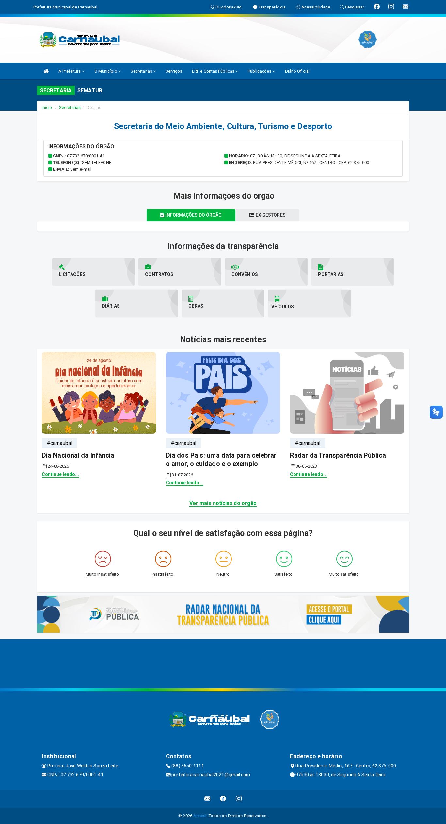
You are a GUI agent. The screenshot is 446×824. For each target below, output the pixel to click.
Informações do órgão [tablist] (193, 215)
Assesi (200, 815)
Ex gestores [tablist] (270, 215)
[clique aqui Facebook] (223, 798)
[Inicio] (46, 71)
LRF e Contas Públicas (213, 71)
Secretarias (142, 71)
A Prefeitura (70, 71)
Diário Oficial (297, 71)
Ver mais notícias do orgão (223, 503)
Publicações (260, 71)
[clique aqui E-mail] (207, 798)
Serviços (174, 71)
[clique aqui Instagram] (239, 798)
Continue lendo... (60, 474)
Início (47, 107)
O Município (106, 71)
